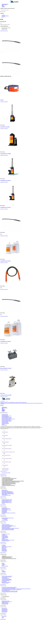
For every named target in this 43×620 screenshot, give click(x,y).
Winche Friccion (4, 549)
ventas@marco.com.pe (3, 402)
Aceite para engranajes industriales (6, 579)
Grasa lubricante (4, 581)
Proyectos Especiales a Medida (6, 472)
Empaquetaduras (4, 616)
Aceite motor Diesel (4, 577)
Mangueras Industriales (5, 520)
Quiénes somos (4, 4)
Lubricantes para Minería (5, 422)
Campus (3, 411)
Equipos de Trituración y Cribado (6, 421)
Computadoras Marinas (5, 537)
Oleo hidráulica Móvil (5, 415)
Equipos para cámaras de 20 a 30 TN (7, 500)
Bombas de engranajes (5, 490)
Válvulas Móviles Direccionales (6, 495)
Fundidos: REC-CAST (5, 602)
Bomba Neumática (4, 510)
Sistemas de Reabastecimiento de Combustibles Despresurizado (10, 528)
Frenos (3, 565)
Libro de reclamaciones (11, 402)
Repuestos (3, 503)
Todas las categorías (3, 474)
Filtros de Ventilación (5, 611)
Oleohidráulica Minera (5, 414)
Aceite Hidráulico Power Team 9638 (5, 341)
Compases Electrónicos (5, 536)
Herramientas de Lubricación (6, 527)
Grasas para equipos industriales (6, 582)
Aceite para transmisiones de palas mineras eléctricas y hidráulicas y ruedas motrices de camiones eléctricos (16, 588)
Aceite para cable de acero (5, 578)
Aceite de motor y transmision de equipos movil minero (9, 587)
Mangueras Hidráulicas (5, 518)
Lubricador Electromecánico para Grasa (7, 525)
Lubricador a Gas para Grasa (6, 524)
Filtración (3, 424)
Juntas (3, 617)
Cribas (3, 570)
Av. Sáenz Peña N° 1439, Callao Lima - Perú (21, 402)
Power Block (4, 545)
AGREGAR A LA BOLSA (4, 30)
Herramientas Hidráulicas (5, 15)
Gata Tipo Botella (4, 507)
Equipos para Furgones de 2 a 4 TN (7, 502)
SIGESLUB (3, 410)
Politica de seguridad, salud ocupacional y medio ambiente (32, 403)
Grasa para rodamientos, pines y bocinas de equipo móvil (9, 591)
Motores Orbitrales (4, 494)
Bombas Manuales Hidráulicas (6, 508)
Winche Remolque (4, 550)
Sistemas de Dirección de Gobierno (6, 546)
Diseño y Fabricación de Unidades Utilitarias (8, 529)
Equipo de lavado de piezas (5, 580)
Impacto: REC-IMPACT (5, 603)
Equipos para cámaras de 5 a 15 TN (7, 501)
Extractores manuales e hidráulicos (6, 509)
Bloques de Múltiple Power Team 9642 (5, 368)
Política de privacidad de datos (15, 403)
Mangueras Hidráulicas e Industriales (7, 417)
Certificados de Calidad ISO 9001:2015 (5, 403)
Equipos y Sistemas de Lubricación (6, 418)
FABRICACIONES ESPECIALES (7, 601)
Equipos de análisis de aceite (6, 590)
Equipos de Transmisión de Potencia (7, 420)
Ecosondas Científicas (5, 539)
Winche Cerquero (4, 547)
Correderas (3, 538)
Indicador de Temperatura (5, 540)
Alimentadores (4, 571)
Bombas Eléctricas (4, 511)
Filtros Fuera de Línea (5, 609)
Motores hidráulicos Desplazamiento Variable (8, 493)
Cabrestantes (3, 564)
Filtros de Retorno (4, 610)
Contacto (3, 6)
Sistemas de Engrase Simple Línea (6, 526)
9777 (1, 314)
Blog (2, 5)
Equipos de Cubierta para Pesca (6, 419)
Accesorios (3, 16)
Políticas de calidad (21, 403)
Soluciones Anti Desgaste (5, 423)
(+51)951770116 (2, 401)
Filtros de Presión (4, 608)
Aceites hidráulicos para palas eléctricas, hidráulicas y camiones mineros (11, 589)
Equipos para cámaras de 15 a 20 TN (7, 499)
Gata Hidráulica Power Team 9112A (5, 207)
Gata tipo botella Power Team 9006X (5, 153)
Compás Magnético (4, 535)
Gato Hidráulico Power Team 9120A (5, 180)
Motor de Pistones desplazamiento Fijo (7, 491)
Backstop (3, 563)
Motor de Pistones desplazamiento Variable (7, 492)
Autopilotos (3, 534)
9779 (1, 287)
